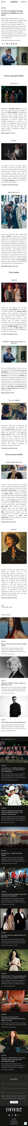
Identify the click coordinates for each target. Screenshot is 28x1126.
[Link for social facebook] (12, 1115)
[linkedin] (9, 44)
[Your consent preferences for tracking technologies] (25, 1123)
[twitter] (11, 44)
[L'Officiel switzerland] (14, 2)
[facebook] (5, 44)
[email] (2, 44)
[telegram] (16, 44)
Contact (14, 1119)
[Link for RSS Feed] (18, 1115)
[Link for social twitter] (9, 1115)
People (3, 8)
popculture (4, 607)
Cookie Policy (14, 1123)
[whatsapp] (14, 44)
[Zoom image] (14, 94)
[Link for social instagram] (15, 1115)
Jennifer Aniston (12, 326)
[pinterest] (7, 44)
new (10, 607)
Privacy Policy (22, 1098)
